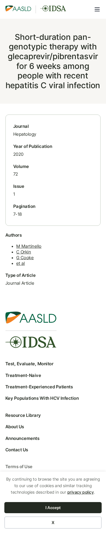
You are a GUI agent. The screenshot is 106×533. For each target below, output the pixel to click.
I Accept (53, 507)
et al (20, 263)
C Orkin (23, 252)
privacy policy (80, 492)
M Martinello (29, 246)
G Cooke (25, 257)
